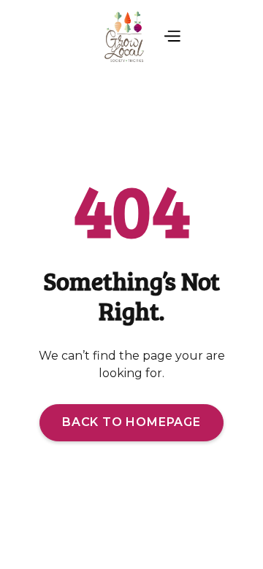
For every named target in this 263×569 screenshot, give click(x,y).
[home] (122, 37)
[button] (171, 37)
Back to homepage (131, 422)
